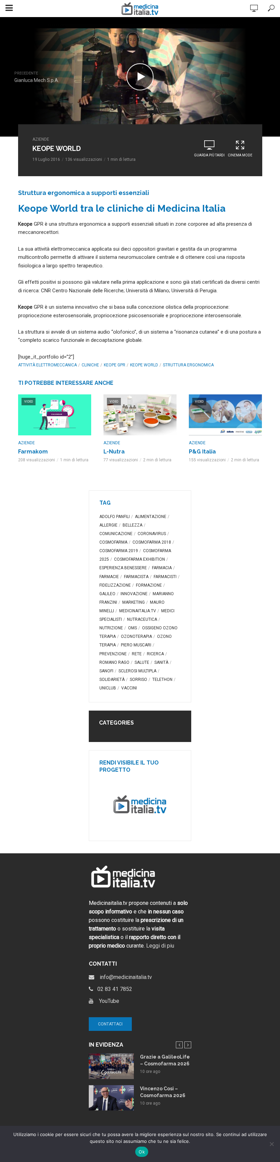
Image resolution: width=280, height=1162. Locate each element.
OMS (132, 628)
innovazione (134, 593)
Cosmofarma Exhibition (139, 559)
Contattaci (110, 1024)
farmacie (109, 576)
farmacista (136, 576)
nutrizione (111, 628)
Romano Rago (114, 662)
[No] (271, 1143)
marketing (133, 602)
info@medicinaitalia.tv (123, 977)
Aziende (40, 139)
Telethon (162, 679)
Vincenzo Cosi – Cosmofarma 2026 (162, 1092)
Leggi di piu (160, 945)
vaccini (129, 688)
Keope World (144, 365)
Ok (142, 1151)
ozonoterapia (136, 636)
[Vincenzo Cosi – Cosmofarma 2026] (111, 1097)
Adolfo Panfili (114, 516)
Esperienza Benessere (123, 567)
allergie (108, 525)
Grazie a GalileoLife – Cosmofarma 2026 (165, 1060)
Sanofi (106, 671)
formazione (149, 585)
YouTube (106, 1001)
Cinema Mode (240, 155)
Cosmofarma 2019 (118, 550)
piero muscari (136, 645)
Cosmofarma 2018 (151, 542)
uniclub (107, 688)
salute (142, 662)
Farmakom (33, 451)
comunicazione (115, 533)
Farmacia (162, 567)
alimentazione (150, 516)
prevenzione (113, 654)
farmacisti (165, 576)
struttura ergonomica (188, 365)
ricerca (155, 654)
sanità (161, 662)
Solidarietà (112, 679)
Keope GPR (114, 365)
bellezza (132, 525)
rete (137, 654)
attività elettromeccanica (47, 365)
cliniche (90, 365)
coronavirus (152, 533)
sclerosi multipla (137, 671)
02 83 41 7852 (112, 989)
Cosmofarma (113, 542)
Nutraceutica (142, 619)
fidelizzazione (115, 585)
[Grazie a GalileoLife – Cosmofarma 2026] (111, 1066)
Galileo (107, 593)
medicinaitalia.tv (137, 610)
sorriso (138, 679)
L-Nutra (114, 451)
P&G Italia (202, 451)
